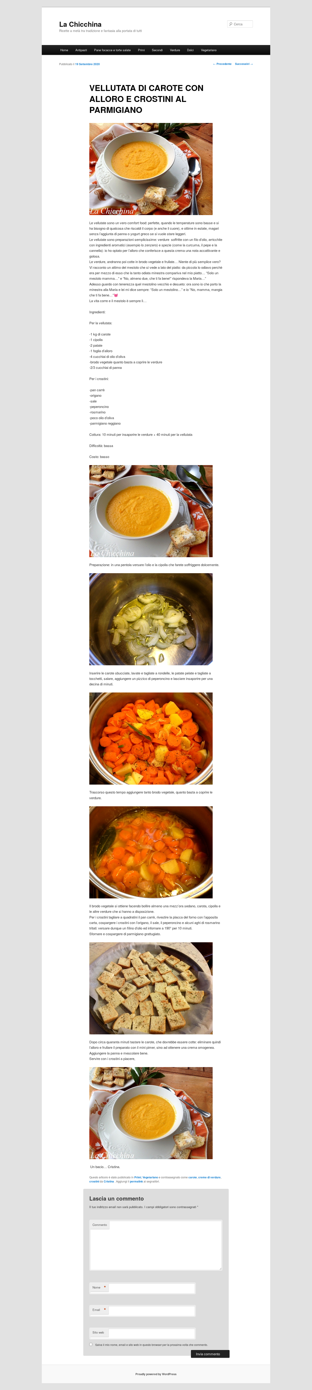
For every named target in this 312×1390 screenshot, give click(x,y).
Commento (100, 1224)
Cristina (109, 1181)
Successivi (244, 64)
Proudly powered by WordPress (156, 1374)
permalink (136, 1181)
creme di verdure (209, 1177)
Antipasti (81, 50)
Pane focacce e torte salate (112, 50)
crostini (94, 1181)
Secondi (157, 50)
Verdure (175, 50)
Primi (141, 50)
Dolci (190, 50)
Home (64, 50)
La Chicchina (80, 24)
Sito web (98, 1332)
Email (99, 1309)
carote (192, 1177)
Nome (99, 1287)
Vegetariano (209, 50)
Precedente (222, 64)
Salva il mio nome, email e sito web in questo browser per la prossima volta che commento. (151, 1345)
